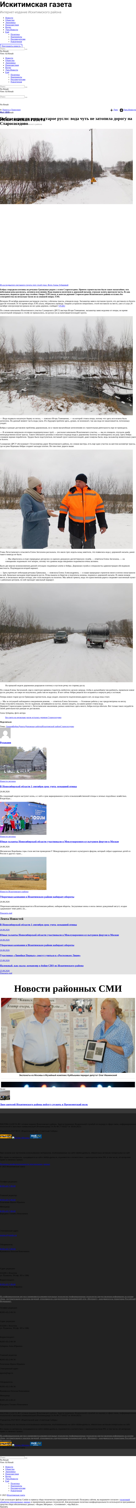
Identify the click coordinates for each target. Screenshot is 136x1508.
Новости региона (8, 781)
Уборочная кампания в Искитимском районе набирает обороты (37, 896)
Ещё (7, 32)
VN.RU (61, 306)
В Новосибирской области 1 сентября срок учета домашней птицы (38, 786)
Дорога (22, 726)
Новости (9, 18)
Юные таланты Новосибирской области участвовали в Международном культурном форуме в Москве (59, 841)
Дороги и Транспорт (11, 110)
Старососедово (67, 726)
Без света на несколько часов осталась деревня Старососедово (33, 717)
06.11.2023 (4, 112)
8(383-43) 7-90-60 (8, 1186)
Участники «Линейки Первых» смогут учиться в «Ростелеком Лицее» (40, 955)
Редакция (5, 742)
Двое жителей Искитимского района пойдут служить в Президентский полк (44, 1104)
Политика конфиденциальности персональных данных (25, 1164)
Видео (8, 27)
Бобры (16, 726)
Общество (9, 20)
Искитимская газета (16, 1495)
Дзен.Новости (11, 30)
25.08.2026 (5, 960)
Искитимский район (51, 726)
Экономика (10, 22)
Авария (9, 726)
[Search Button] (26, 49)
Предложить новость (11, 46)
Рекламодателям (18, 39)
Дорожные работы (33, 726)
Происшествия (12, 25)
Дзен (115, 110)
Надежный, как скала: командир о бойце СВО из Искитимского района (42, 965)
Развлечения (16, 41)
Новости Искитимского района (14, 891)
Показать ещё (6, 913)
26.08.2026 (5, 930)
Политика (15, 34)
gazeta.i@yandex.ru (8, 1235)
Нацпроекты (16, 37)
